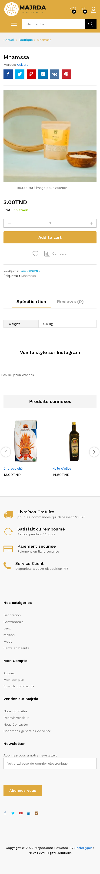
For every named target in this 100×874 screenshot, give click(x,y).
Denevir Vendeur (16, 718)
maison (9, 635)
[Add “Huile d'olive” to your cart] (63, 461)
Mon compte (13, 679)
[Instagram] (37, 813)
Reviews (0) (70, 301)
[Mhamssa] (8, 74)
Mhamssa (28, 276)
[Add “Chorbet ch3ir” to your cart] (14, 461)
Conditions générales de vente (27, 731)
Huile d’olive (61, 468)
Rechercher (91, 24)
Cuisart (22, 64)
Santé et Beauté (16, 648)
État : (7, 210)
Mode (7, 641)
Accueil (9, 40)
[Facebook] (5, 813)
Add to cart (50, 237)
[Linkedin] (29, 813)
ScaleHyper (83, 848)
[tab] (31, 303)
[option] (25, 451)
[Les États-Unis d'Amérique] (21, 813)
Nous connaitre (15, 711)
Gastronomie (30, 270)
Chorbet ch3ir (14, 468)
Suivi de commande (18, 686)
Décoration (12, 615)
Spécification (31, 301)
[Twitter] (13, 813)
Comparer (60, 253)
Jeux (7, 628)
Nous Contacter (15, 724)
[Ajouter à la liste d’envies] (36, 253)
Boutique (26, 40)
